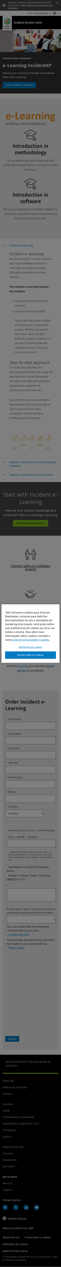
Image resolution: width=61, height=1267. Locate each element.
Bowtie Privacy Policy (15, 1251)
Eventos (7, 1093)
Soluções (8, 1104)
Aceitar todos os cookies (30, 655)
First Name (13, 719)
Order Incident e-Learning (19, 85)
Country (11, 806)
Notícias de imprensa (15, 1087)
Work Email (13, 777)
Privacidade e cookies (38, 1237)
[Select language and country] (54, 13)
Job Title (11, 762)
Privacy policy (16, 947)
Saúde (6, 1110)
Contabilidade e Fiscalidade (19, 1117)
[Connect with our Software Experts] (29, 576)
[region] (30, 633)
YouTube (36, 1207)
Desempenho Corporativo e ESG (21, 1123)
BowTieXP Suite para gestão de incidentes (28, 1063)
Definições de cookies (30, 647)
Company (12, 748)
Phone (10, 792)
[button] (33, 246)
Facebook (5, 1207)
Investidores (10, 1159)
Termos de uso (11, 1237)
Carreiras (8, 1153)
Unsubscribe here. (19, 934)
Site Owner (9, 1166)
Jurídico (7, 1136)
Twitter (15, 1207)
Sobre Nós (8, 1080)
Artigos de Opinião (13, 1147)
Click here (24, 666)
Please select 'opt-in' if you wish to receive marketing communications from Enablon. (31, 911)
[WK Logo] (15, 1218)
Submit (12, 1038)
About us (8, 1183)
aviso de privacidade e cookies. (31, 639)
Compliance (9, 1130)
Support (7, 1189)
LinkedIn (26, 1207)
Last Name (13, 733)
